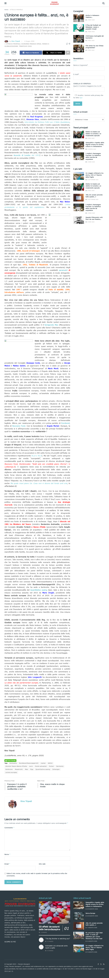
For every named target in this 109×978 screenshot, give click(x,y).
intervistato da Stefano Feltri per (47, 122)
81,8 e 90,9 (37, 456)
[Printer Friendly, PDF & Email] (10, 760)
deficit (50, 763)
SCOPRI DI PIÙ (10, 942)
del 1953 (27, 155)
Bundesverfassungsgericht (28, 763)
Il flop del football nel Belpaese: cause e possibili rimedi (93, 27)
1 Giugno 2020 (29, 41)
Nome (7, 854)
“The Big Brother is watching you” (57, 938)
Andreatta (13, 763)
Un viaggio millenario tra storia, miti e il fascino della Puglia (94, 175)
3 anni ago (90, 222)
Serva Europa (90, 913)
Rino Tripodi (15, 41)
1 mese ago (91, 20)
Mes (26, 769)
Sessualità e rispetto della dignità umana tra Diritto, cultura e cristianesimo (95, 144)
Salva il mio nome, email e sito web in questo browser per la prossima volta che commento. (37, 874)
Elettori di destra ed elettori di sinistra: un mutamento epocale (93, 133)
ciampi (43, 763)
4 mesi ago (90, 138)
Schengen (56, 769)
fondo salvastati (41, 766)
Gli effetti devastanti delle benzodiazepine (49, 928)
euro (31, 766)
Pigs (31, 769)
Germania (59, 766)
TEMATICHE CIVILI (25, 46)
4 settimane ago (92, 179)
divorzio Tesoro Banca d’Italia (16, 766)
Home (6, 9)
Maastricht (19, 769)
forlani (51, 766)
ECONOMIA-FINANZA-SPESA (31, 44)
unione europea (11, 772)
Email (7, 864)
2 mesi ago (90, 40)
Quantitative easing (43, 769)
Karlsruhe (9, 769)
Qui (81, 98)
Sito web (42, 864)
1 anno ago (91, 162)
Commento (9, 828)
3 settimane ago (92, 199)
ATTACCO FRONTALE (16, 9)
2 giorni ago (91, 149)
